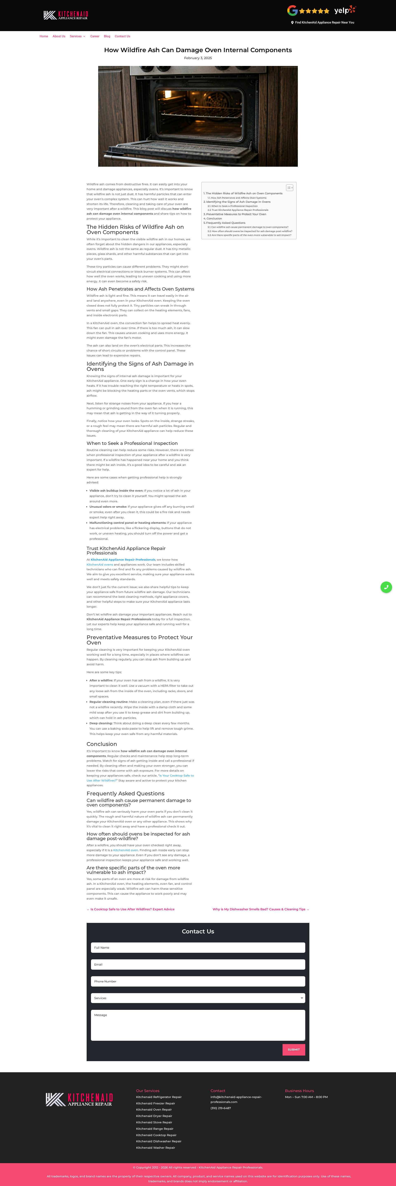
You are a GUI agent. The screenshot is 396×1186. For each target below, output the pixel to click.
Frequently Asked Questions (225, 222)
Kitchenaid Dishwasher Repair (159, 1141)
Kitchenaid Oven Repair (154, 1109)
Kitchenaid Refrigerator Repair (159, 1097)
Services (76, 36)
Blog (107, 36)
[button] (386, 587)
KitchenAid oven (125, 850)
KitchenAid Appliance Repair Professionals (123, 559)
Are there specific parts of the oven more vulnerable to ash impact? (251, 235)
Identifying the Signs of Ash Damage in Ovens (238, 201)
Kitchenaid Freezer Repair (155, 1103)
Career (94, 36)
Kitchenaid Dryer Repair (154, 1116)
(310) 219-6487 (221, 1108)
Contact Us (122, 36)
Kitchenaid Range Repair (154, 1129)
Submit (294, 1049)
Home (44, 36)
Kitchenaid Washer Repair (155, 1148)
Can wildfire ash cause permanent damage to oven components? (249, 227)
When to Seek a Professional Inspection (234, 206)
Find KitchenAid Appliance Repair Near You (324, 22)
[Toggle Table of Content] (287, 187)
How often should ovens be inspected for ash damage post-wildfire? (252, 231)
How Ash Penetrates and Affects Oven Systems (238, 197)
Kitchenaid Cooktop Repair (156, 1135)
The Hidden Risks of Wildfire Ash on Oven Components (244, 193)
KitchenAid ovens (100, 564)
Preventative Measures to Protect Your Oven (236, 214)
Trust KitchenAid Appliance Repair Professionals (240, 210)
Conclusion (214, 218)
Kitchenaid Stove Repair (154, 1122)
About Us (59, 36)
